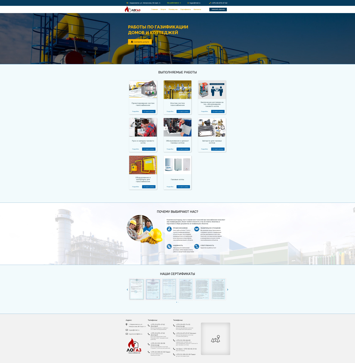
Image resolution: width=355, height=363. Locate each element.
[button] (218, 9)
